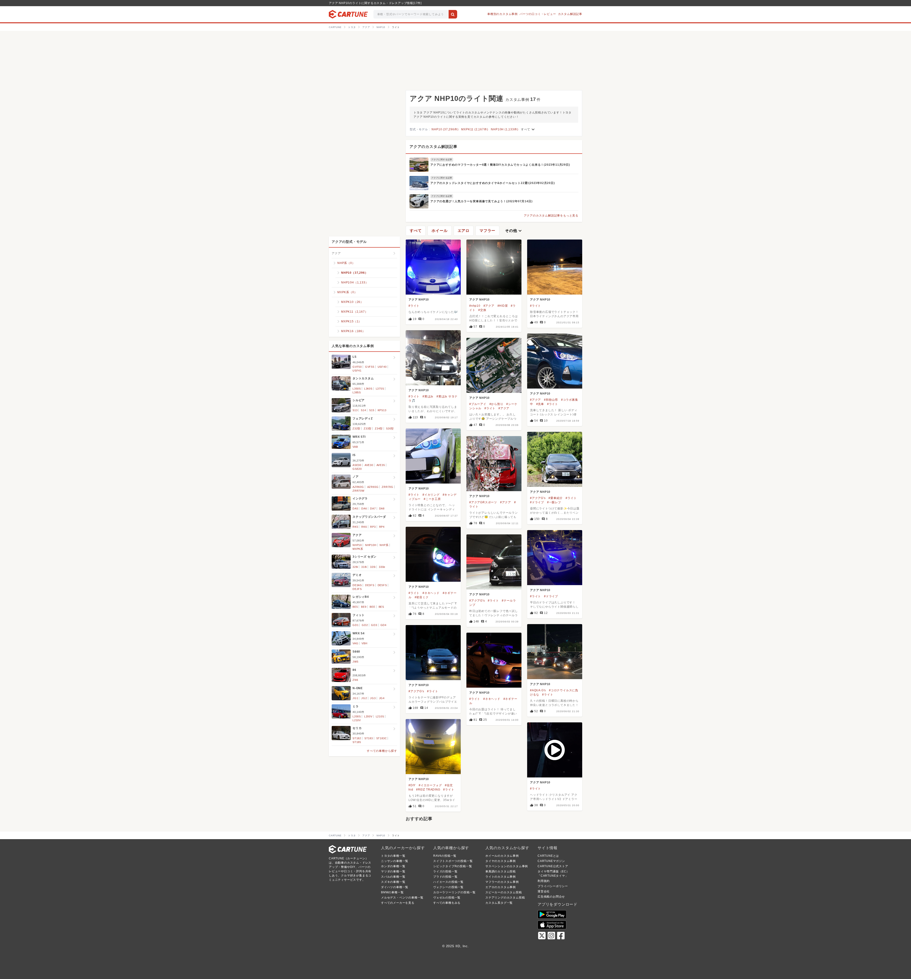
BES (381, 606)
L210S (380, 716)
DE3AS (357, 585)
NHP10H (370, 545)
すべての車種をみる (446, 902)
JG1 (355, 698)
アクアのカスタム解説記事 (433, 147)
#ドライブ (537, 502)
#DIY (412, 785)
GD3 (374, 625)
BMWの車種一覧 (392, 892)
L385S (357, 392)
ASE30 (357, 465)
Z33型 (368, 428)
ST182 (357, 738)
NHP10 (357, 545)
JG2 (364, 698)
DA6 (364, 508)
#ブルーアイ (477, 404)
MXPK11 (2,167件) (474, 129)
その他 (514, 231)
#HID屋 (502, 305)
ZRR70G (387, 486)
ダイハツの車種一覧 (394, 887)
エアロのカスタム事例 (500, 887)
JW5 (355, 661)
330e (382, 566)
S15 (371, 410)
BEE (372, 606)
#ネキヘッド (431, 593)
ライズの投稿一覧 (445, 871)
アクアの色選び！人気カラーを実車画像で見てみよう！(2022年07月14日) (481, 201)
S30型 (390, 428)
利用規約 (544, 881)
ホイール (439, 231)
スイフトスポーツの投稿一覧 (453, 861)
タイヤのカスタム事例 (500, 861)
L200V (368, 716)
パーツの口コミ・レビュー (538, 14)
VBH (364, 643)
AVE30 (369, 465)
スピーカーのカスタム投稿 (503, 892)
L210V (357, 720)
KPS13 (382, 410)
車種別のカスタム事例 (502, 14)
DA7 (373, 508)
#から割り (496, 404)
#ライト (414, 305)
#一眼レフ (554, 502)
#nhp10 (474, 305)
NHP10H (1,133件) (504, 129)
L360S (368, 388)
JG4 (382, 698)
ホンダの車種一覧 (393, 866)
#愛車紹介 (555, 498)
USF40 (382, 366)
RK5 (355, 526)
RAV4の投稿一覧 (444, 855)
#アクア (488, 305)
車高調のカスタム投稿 (500, 871)
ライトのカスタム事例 (500, 876)
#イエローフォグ (430, 785)
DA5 (355, 508)
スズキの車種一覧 (393, 882)
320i (373, 566)
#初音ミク (422, 597)
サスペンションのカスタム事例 (506, 866)
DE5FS (382, 585)
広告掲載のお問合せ (551, 896)
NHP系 (384, 545)
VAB (355, 446)
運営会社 (544, 891)
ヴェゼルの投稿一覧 (446, 897)
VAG (355, 643)
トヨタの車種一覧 (393, 855)
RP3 (373, 526)
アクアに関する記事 (441, 159)
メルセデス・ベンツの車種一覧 (402, 897)
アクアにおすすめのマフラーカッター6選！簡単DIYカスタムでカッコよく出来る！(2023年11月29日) (500, 164)
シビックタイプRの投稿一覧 (452, 866)
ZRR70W (358, 490)
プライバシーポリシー (553, 886)
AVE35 (380, 465)
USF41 (357, 370)
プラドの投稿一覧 (445, 876)
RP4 (382, 526)
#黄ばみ (428, 396)
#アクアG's (538, 498)
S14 (363, 410)
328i (355, 566)
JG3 (373, 698)
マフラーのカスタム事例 (502, 882)
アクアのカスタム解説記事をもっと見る (551, 215)
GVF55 (369, 366)
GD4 (383, 625)
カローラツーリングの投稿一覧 (454, 892)
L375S (380, 388)
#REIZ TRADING (428, 789)
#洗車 (540, 404)
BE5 (355, 606)
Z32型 (356, 428)
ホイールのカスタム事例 (502, 855)
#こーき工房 (432, 499)
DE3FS (369, 585)
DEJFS (357, 589)
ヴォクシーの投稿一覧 (448, 887)
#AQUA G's (538, 690)
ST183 (368, 738)
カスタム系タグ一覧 (499, 902)
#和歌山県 (551, 399)
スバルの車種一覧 (393, 876)
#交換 (482, 310)
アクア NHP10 (419, 299)
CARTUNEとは (548, 855)
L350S (357, 388)
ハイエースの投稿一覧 (448, 882)
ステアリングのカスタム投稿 (505, 897)
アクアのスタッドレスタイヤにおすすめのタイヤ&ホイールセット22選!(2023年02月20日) (492, 183)
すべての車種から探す (382, 751)
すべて (528, 129)
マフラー (487, 231)
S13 (355, 410)
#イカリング (431, 494)
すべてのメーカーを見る (397, 902)
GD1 (355, 625)
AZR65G (373, 486)
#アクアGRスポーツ (483, 502)
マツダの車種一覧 (393, 871)
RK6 (364, 526)
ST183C (381, 738)
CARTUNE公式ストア (553, 866)
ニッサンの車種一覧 (394, 861)
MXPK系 (358, 548)
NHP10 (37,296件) (445, 129)
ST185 (357, 742)
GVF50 (357, 366)
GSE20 (357, 468)
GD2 (365, 625)
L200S (357, 716)
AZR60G (358, 486)
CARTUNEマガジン (551, 861)
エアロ (463, 231)
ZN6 (355, 679)
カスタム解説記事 (570, 14)
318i (364, 566)
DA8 (382, 508)
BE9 (363, 606)
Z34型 (379, 428)
